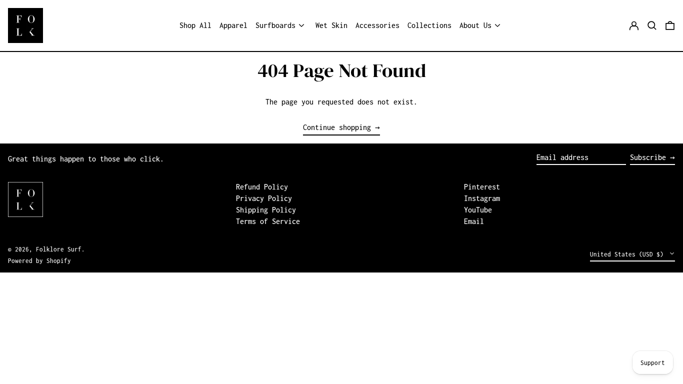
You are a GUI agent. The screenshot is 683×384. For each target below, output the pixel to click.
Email (474, 221)
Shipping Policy (266, 210)
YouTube (478, 210)
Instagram (482, 198)
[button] (652, 25)
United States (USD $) (628, 254)
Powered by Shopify (39, 261)
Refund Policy (262, 186)
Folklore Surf (59, 249)
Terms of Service (268, 221)
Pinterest (482, 186)
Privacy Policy (264, 198)
